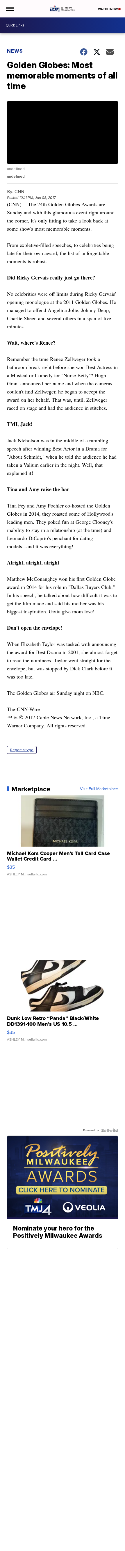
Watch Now (108, 9)
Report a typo (21, 750)
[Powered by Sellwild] (109, 1130)
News (15, 51)
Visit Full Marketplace (99, 789)
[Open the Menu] (9, 8)
